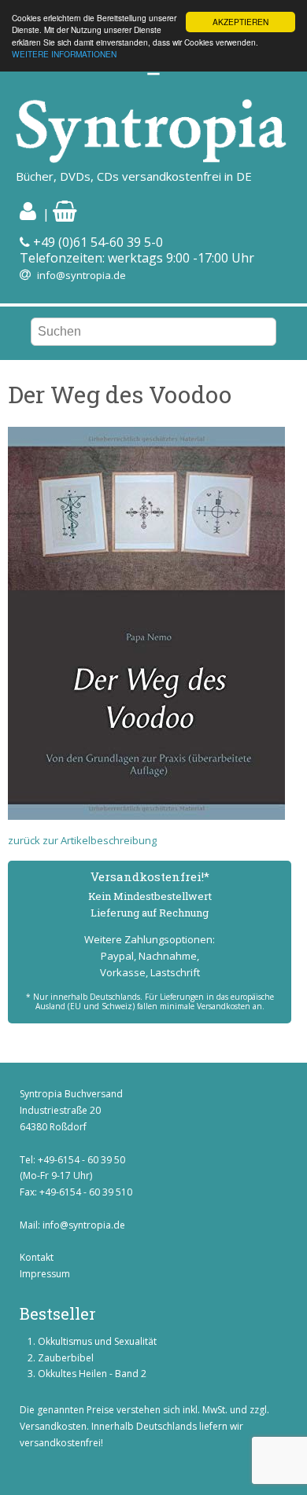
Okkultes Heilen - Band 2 (92, 1373)
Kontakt (37, 1257)
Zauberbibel (66, 1358)
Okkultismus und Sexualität (97, 1341)
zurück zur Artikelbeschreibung (82, 840)
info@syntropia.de (81, 275)
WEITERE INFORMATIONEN (64, 54)
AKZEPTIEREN (240, 22)
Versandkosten (53, 1426)
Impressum (45, 1273)
